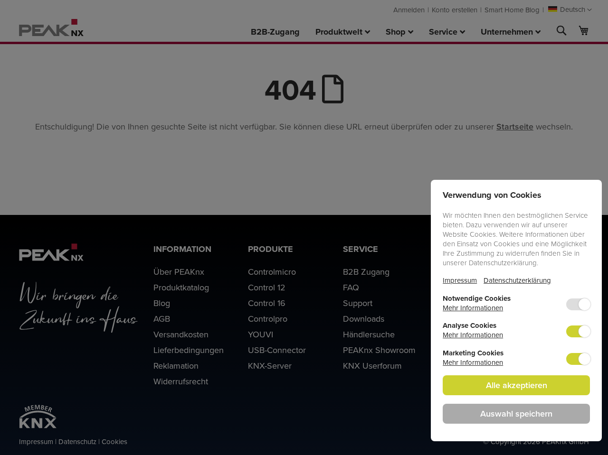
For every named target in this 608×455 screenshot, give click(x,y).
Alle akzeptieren (516, 385)
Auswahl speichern (516, 413)
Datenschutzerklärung (517, 280)
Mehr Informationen (473, 308)
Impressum (460, 280)
